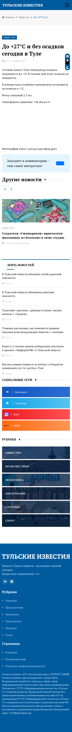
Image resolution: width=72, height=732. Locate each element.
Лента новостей (20, 265)
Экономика (12, 614)
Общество (24, 17)
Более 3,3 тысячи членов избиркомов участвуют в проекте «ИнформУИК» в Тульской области (33, 348)
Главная (9, 17)
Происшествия (14, 607)
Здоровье (11, 628)
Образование (13, 621)
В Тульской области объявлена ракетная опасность (28, 294)
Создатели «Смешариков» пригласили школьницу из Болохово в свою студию (33, 235)
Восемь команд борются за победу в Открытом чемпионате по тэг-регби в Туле (32, 366)
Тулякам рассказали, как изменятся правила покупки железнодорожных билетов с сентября (32, 330)
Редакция (11, 652)
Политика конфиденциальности (25, 666)
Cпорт (9, 635)
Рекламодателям (15, 659)
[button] (5, 189)
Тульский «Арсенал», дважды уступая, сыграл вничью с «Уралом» (31, 312)
